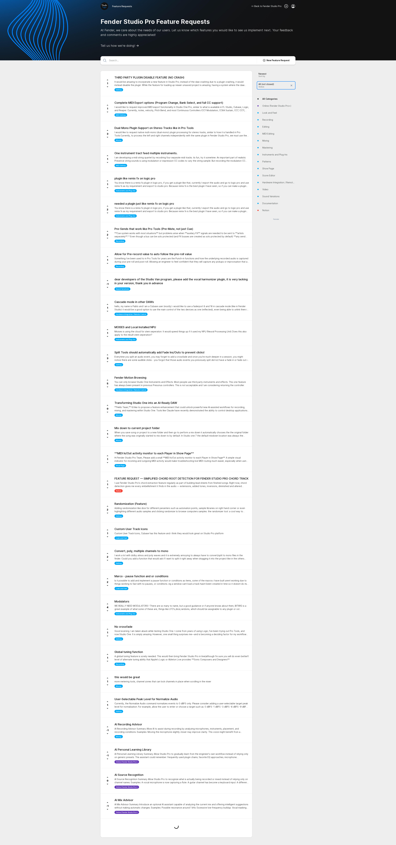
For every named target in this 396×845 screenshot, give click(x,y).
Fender (276, 219)
